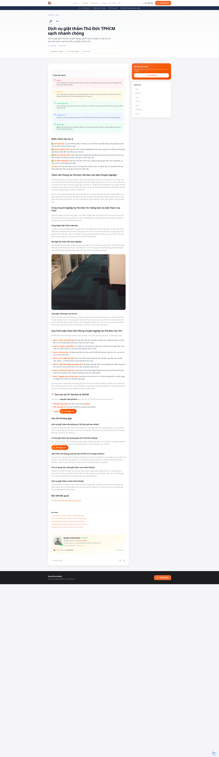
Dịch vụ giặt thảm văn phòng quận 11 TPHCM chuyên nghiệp (69, 518)
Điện (136, 89)
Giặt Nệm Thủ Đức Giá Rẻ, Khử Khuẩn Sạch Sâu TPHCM (67, 527)
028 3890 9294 (152, 75)
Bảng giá (85, 3)
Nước (136, 97)
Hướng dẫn (138, 110)
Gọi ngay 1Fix (69, 411)
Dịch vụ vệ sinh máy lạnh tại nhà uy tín (67, 500)
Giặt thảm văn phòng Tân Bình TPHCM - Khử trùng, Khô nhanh (69, 524)
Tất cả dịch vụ (95, 3)
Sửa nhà (137, 101)
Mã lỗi (137, 105)
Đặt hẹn (104, 3)
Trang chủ (51, 15)
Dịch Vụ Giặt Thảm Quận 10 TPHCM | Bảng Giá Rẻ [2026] (67, 515)
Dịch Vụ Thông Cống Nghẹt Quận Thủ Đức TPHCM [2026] (67, 521)
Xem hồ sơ (79, 545)
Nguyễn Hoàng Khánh (71, 538)
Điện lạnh (138, 93)
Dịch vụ (75, 3)
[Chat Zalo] (214, 752)
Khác (57, 15)
